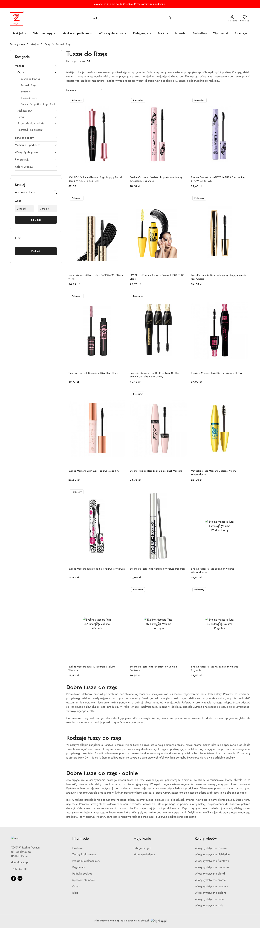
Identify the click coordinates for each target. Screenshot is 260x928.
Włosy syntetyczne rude (209, 905)
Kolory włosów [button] (206, 838)
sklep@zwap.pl (19, 862)
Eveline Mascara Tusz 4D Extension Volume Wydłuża (91, 668)
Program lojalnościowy (86, 861)
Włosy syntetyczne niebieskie (212, 854)
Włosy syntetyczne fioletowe (212, 861)
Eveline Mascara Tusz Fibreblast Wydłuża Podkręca (158, 568)
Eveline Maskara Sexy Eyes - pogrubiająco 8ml (93, 471)
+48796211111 (19, 869)
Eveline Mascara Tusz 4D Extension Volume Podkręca (153, 668)
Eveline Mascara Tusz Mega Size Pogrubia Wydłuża (96, 568)
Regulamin (78, 867)
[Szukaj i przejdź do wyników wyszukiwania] (169, 18)
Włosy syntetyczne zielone (210, 893)
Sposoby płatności (83, 880)
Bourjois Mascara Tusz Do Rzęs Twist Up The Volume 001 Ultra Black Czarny (154, 374)
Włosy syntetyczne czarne (210, 880)
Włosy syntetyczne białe (209, 899)
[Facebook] (13, 878)
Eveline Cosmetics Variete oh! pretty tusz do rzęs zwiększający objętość (156, 179)
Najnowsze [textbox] (72, 90)
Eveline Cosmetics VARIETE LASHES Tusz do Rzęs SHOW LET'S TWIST (218, 179)
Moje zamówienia (144, 854)
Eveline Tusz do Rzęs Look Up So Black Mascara (156, 471)
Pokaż (36, 251)
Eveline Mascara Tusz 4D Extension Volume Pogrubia (214, 668)
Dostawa (77, 848)
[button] (163, 33)
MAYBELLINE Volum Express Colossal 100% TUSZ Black (157, 276)
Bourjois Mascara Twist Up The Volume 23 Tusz (217, 373)
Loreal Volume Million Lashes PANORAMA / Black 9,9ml (95, 276)
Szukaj (36, 220)
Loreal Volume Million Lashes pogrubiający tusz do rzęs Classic (219, 276)
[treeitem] (36, 65)
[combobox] (84, 90)
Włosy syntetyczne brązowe (211, 886)
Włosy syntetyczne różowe (211, 848)
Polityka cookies (82, 874)
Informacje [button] (80, 838)
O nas (76, 886)
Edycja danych (142, 848)
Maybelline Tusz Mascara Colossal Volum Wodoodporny (213, 472)
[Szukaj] (55, 192)
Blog (75, 893)
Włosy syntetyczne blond (210, 874)
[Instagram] (20, 878)
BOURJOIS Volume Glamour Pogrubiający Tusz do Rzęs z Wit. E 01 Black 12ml (95, 179)
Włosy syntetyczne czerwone (212, 867)
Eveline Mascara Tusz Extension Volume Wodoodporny (212, 570)
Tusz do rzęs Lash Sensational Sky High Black (93, 373)
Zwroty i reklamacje (84, 854)
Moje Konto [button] (142, 838)
